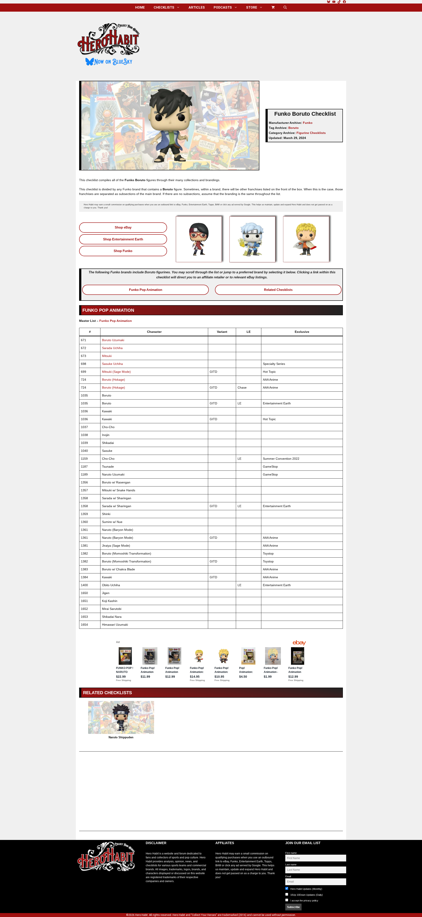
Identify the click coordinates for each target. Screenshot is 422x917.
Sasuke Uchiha (112, 364)
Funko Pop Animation (145, 290)
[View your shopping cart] (273, 8)
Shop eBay (123, 227)
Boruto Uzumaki (113, 340)
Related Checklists (278, 290)
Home (140, 7)
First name (291, 853)
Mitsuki (107, 356)
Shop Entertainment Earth (123, 239)
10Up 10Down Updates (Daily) (306, 895)
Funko (308, 122)
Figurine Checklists (311, 133)
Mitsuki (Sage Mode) (116, 371)
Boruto (293, 128)
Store (251, 7)
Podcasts (223, 7)
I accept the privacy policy (304, 900)
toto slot (80, 882)
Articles (197, 7)
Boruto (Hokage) (113, 379)
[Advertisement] (247, 44)
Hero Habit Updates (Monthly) (306, 889)
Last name (290, 864)
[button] (285, 8)
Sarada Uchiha (112, 348)
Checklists (164, 7)
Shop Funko (123, 251)
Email (288, 876)
